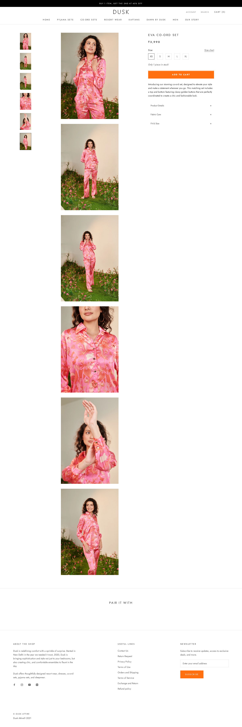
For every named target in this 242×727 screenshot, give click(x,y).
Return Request (125, 656)
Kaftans (134, 19)
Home (46, 19)
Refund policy (124, 688)
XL (186, 56)
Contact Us (123, 650)
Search (205, 12)
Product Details (157, 105)
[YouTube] (29, 684)
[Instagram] (22, 684)
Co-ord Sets (89, 19)
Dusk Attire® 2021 (22, 718)
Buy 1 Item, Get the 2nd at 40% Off (121, 3)
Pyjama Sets (65, 19)
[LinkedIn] (37, 684)
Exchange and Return (128, 683)
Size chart (209, 50)
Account (191, 12)
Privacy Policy (124, 661)
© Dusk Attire (21, 714)
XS (151, 56)
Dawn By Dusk (156, 19)
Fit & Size (155, 123)
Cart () (219, 12)
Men (175, 19)
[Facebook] (14, 684)
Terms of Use (124, 667)
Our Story (192, 19)
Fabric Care (156, 114)
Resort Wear (113, 19)
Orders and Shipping (128, 672)
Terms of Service (126, 678)
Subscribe (192, 674)
